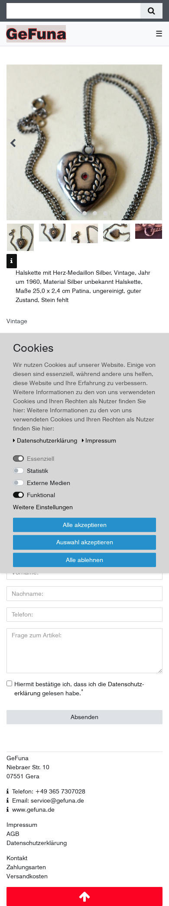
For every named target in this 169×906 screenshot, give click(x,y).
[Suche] (151, 11)
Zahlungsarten (26, 867)
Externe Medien (48, 482)
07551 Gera (22, 776)
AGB (12, 833)
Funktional (41, 494)
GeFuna (17, 758)
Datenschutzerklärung (36, 842)
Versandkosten (27, 876)
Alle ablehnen (84, 559)
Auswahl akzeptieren (84, 542)
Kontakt (16, 858)
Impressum (21, 824)
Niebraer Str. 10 (27, 767)
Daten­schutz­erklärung (48, 440)
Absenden (84, 716)
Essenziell (40, 458)
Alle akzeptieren (85, 524)
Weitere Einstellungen (43, 506)
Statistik (37, 470)
